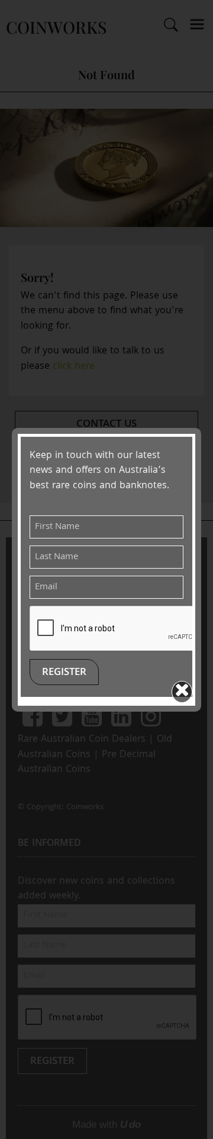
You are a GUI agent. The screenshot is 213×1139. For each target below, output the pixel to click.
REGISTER (64, 673)
